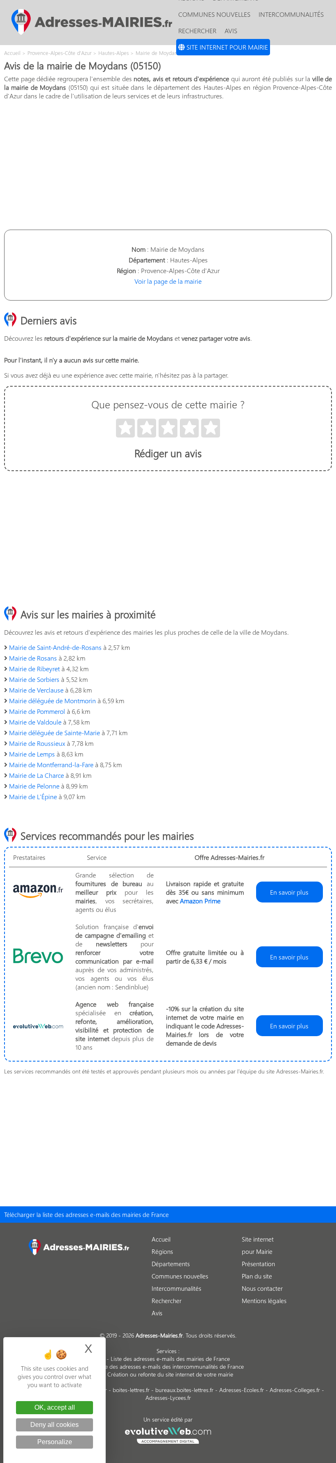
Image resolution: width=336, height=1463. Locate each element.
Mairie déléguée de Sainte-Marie (54, 732)
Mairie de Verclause (36, 690)
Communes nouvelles (214, 14)
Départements (171, 1264)
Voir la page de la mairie (168, 281)
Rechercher (197, 30)
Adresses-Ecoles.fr (241, 1390)
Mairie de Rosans (33, 658)
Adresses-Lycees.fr (168, 1397)
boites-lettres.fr (131, 1390)
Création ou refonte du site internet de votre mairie (170, 1374)
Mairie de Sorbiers (34, 679)
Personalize (54, 1441)
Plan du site (257, 1276)
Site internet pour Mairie (226, 47)
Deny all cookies (54, 1424)
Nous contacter (262, 1288)
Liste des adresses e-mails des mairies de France (170, 1359)
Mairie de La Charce (36, 775)
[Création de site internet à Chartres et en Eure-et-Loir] (168, 1434)
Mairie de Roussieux (37, 743)
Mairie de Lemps (32, 754)
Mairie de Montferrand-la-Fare (51, 764)
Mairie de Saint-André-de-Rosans (55, 647)
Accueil (161, 1239)
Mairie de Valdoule (35, 722)
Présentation (258, 1264)
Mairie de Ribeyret (34, 668)
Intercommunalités (291, 14)
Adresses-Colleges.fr (295, 1390)
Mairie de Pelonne (34, 786)
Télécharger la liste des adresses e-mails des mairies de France (86, 1214)
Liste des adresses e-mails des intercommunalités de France (170, 1366)
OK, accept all (54, 1407)
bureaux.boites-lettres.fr (184, 1390)
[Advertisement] (168, 164)
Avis (231, 30)
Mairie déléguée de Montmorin (52, 700)
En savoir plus (289, 892)
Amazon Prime (200, 900)
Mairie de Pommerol (37, 711)
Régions (162, 1251)
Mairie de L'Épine (33, 796)
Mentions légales (264, 1301)
